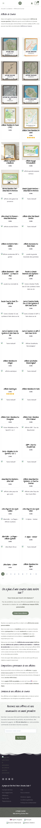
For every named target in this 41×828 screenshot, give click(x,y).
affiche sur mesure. (26, 26)
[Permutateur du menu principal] (3, 3)
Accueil (3, 8)
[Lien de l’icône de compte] (32, 3)
